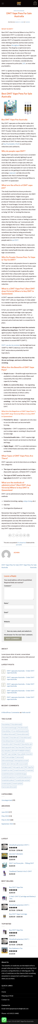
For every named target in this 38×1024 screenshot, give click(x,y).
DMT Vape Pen (29, 767)
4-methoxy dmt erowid (8, 734)
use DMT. (15, 240)
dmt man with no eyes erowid (19, 764)
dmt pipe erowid (6, 767)
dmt (3, 757)
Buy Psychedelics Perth (11, 144)
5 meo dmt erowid (25, 737)
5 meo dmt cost (14, 737)
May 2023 (5, 816)
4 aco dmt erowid (16, 724)
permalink (19, 545)
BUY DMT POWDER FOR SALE (21, 750)
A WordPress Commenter (10, 712)
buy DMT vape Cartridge (9, 754)
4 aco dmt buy (6, 724)
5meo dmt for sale (27, 744)
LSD (23, 63)
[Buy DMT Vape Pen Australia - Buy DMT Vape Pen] (19, 3)
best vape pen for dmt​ (8, 747)
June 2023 (5, 812)
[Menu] (3, 3)
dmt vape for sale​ (18, 767)
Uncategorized (19, 10)
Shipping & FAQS (7, 996)
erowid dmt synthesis (8, 780)
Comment (8, 586)
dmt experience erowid (21, 760)
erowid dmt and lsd (7, 774)
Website (7, 621)
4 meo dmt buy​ (6, 731)
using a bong (27, 501)
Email (6, 612)
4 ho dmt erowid (22, 728)
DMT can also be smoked (10, 345)
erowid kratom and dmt (22, 780)
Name (6, 603)
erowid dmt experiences (24, 777)
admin (28, 22)
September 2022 (7, 824)
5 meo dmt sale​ (19, 741)
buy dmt (28, 747)
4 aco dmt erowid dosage (9, 728)
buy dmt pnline (6, 750)
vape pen (12, 173)
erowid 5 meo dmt (19, 770)
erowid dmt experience (8, 777)
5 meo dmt (5, 737)
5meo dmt (17, 744)
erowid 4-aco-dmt (7, 770)
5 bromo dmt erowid (22, 734)
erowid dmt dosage (20, 774)
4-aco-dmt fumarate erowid (20, 731)
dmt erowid (20, 757)
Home (4, 992)
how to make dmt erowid (9, 787)
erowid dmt (29, 770)
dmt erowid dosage (7, 760)
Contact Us (5, 1000)
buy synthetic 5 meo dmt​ (25, 754)
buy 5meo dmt (20, 747)
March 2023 (6, 820)
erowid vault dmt (17, 783)
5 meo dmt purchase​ (8, 741)
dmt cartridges (10, 757)
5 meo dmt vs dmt (7, 744)
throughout (15, 45)
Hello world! (26, 712)
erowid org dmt (6, 783)
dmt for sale (5, 764)
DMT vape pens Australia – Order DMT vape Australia (20, 672)
